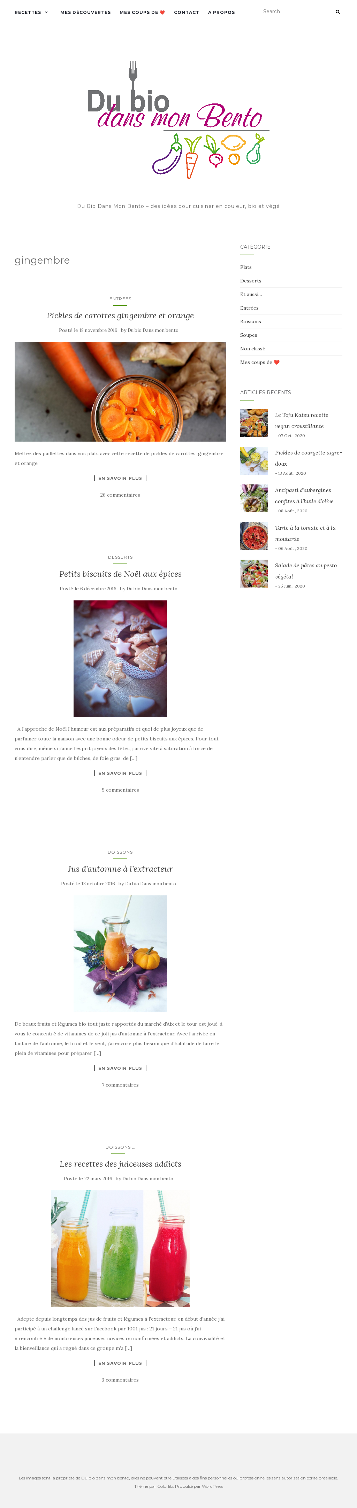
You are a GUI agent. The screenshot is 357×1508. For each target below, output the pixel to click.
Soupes (248, 335)
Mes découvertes (85, 12)
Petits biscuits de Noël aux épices (120, 573)
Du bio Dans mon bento (153, 330)
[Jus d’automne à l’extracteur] (120, 953)
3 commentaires (120, 1380)
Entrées (120, 298)
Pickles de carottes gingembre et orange (120, 315)
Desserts (120, 557)
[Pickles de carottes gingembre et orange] (120, 391)
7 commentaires (120, 1085)
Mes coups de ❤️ (142, 12)
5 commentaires (120, 790)
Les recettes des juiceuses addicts (120, 1163)
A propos (221, 12)
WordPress (212, 1486)
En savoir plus (120, 478)
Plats (246, 267)
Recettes (28, 12)
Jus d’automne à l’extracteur (120, 868)
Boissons (120, 852)
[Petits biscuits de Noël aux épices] (120, 658)
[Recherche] (337, 12)
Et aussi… (251, 294)
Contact (186, 12)
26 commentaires (120, 495)
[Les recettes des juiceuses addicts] (120, 1248)
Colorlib (165, 1486)
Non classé (252, 348)
